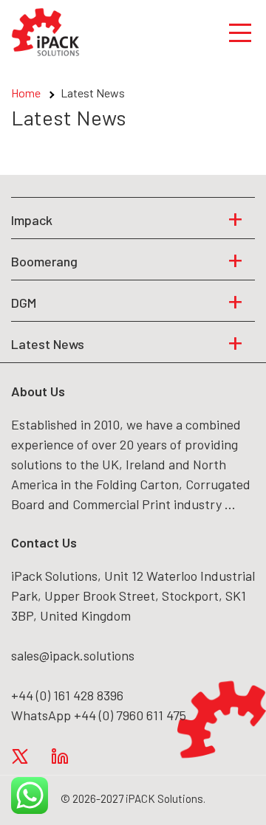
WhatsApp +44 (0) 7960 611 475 (98, 715)
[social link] (20, 755)
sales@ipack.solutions (72, 655)
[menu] (240, 31)
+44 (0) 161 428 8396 (67, 695)
